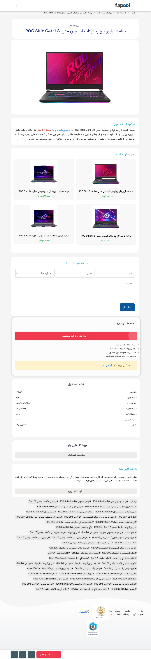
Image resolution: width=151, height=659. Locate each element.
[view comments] (80, 431)
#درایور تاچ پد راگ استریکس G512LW (52, 589)
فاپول (133, 13)
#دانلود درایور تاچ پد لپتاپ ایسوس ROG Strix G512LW (70, 522)
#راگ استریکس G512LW (125, 542)
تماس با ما (117, 612)
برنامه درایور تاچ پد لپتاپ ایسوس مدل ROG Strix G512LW (68, 13)
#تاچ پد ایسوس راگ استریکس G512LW (119, 563)
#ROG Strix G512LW (127, 517)
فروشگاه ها (121, 13)
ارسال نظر (127, 307)
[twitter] (99, 648)
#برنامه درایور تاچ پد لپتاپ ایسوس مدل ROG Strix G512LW (110, 506)
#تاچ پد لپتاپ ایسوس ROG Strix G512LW (74, 527)
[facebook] (78, 648)
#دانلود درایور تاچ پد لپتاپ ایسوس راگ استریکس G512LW (87, 542)
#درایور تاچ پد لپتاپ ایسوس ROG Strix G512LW (115, 527)
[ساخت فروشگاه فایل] (25, 5)
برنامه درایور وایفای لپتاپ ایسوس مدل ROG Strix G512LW (106, 191)
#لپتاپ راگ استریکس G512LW (88, 568)
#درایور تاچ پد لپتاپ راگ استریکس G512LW (35, 563)
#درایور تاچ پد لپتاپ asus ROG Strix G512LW (116, 573)
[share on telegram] (71, 431)
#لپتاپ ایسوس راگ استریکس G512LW (119, 553)
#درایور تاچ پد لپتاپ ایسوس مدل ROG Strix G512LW (60, 506)
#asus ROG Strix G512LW (124, 579)
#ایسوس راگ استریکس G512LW (43, 501)
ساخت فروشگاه (126, 612)
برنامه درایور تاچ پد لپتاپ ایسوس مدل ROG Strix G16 (44, 191)
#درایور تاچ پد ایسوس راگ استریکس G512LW (69, 558)
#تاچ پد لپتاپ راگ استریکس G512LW (120, 568)
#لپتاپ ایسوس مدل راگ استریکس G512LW (71, 537)
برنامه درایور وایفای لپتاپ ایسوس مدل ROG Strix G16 (44, 236)
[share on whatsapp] (76, 431)
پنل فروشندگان (138, 612)
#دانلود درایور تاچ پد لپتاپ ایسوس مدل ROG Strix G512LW (90, 517)
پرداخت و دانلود (46, 655)
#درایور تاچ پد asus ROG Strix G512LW (50, 579)
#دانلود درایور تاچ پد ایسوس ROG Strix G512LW (115, 584)
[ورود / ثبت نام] (18, 5)
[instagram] (92, 648)
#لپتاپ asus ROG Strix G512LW (42, 573)
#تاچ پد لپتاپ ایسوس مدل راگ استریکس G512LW (114, 537)
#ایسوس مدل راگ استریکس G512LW (33, 537)
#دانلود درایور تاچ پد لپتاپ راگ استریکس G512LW (78, 563)
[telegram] (85, 648)
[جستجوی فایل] (32, 5)
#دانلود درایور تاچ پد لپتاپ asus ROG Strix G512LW (50, 568)
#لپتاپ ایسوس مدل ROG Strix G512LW (110, 501)
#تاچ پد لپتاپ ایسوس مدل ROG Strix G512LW (115, 512)
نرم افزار (133, 501)
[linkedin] (105, 648)
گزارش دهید (106, 365)
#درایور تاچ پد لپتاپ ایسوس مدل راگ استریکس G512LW (55, 532)
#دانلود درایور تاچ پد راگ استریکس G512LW (90, 589)
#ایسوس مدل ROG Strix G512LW (41, 512)
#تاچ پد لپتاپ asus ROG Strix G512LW (76, 573)
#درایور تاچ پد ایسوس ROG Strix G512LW (73, 584)
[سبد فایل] (13, 5)
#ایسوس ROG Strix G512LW (123, 589)
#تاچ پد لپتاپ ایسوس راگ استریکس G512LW (69, 548)
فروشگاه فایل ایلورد (105, 13)
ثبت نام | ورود (75, 491)
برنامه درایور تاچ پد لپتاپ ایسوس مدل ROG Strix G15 (106, 236)
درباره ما (110, 612)
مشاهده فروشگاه (76, 455)
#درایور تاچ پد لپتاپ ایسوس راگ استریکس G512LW (113, 548)
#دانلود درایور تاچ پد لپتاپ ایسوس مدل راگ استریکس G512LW (108, 532)
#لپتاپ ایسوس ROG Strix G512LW (75, 501)
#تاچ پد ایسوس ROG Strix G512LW (38, 584)
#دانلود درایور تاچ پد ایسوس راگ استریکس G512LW (113, 558)
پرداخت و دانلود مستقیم (74, 336)
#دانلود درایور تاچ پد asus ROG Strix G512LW (90, 579)
